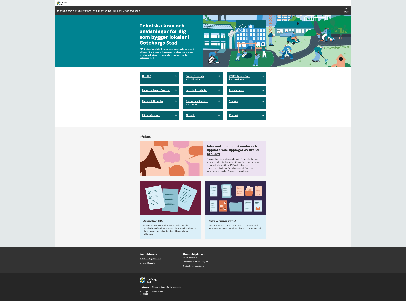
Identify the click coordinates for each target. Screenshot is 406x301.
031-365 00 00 (145, 294)
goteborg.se (144, 287)
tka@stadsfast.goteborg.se (150, 258)
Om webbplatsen (190, 257)
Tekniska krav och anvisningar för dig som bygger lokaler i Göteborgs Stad (98, 10)
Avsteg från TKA (153, 220)
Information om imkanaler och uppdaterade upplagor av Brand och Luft (233, 150)
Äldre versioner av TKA (222, 220)
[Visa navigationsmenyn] (346, 10)
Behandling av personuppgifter (195, 261)
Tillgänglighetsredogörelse (193, 266)
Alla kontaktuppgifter (148, 263)
